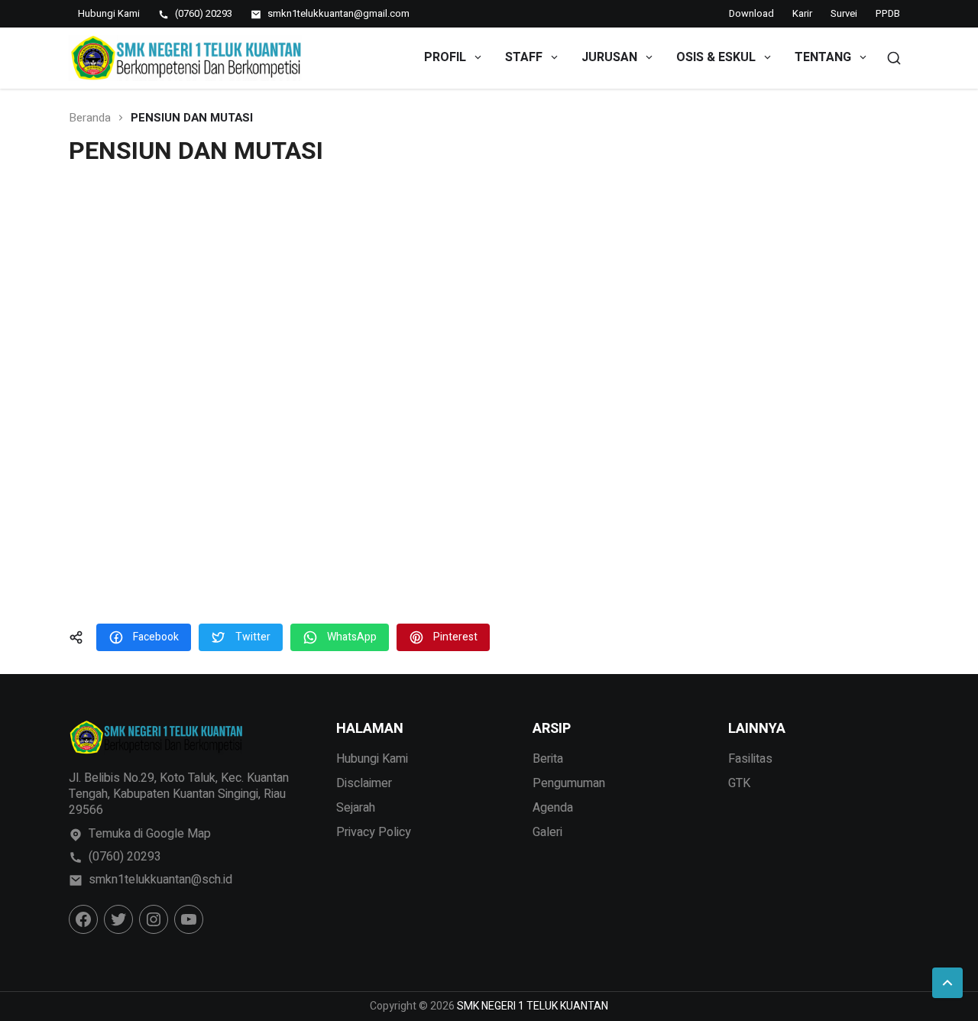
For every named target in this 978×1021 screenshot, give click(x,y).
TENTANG (823, 57)
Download (751, 13)
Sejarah (355, 808)
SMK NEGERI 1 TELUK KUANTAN (532, 1006)
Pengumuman (569, 783)
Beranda (90, 118)
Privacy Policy (373, 832)
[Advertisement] (489, 398)
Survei (844, 13)
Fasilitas (750, 759)
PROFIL (445, 57)
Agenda (553, 808)
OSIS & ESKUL (716, 57)
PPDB (888, 13)
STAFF (523, 57)
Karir (802, 13)
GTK (739, 783)
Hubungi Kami (372, 759)
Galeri (547, 832)
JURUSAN (609, 57)
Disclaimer (364, 783)
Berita (548, 759)
